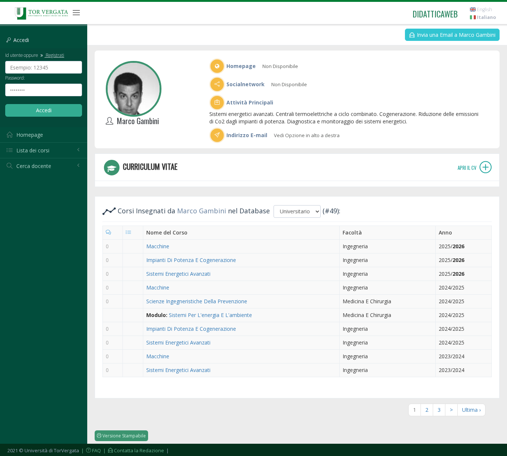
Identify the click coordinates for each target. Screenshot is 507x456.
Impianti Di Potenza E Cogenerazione (191, 259)
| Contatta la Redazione (133, 450)
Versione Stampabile (123, 436)
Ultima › (471, 409)
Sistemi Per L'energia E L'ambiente (210, 314)
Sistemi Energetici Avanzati (178, 273)
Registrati (54, 55)
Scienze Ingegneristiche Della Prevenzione (196, 301)
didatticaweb (435, 14)
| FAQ (90, 450)
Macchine (157, 246)
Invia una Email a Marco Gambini (455, 34)
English (484, 9)
